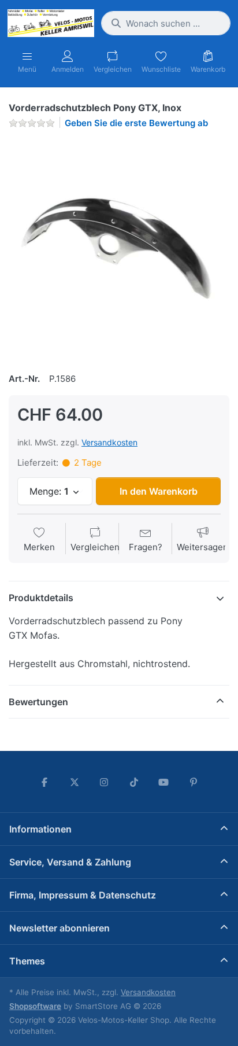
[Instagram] (104, 782)
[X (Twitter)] (74, 782)
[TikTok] (134, 782)
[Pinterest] (193, 782)
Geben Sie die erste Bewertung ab (136, 122)
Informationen (40, 829)
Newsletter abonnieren (59, 928)
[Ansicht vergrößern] (119, 248)
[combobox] (165, 23)
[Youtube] (164, 782)
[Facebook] (44, 782)
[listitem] (119, 248)
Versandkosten (109, 442)
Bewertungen (38, 702)
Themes (27, 961)
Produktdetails (41, 597)
